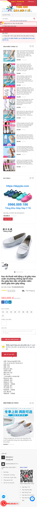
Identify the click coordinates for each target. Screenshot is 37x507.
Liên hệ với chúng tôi (9, 483)
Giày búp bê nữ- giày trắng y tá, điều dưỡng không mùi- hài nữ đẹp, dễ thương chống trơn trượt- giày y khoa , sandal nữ (25, 113)
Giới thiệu (6, 472)
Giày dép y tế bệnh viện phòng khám (13, 213)
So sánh (20, 4)
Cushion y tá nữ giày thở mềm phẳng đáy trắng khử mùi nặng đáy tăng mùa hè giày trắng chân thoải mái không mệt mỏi (25, 162)
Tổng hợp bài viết (8, 480)
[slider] (4, 290)
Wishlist (32, 1)
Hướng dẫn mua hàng (9, 475)
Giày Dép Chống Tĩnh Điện (27, 499)
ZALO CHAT (24, 467)
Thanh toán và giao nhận (10, 477)
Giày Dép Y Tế (26, 487)
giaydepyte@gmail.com (12, 463)
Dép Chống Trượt (26, 492)
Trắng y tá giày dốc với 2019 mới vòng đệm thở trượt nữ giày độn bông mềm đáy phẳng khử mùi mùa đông (17, 440)
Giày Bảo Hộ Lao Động (28, 495)
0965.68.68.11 (9, 457)
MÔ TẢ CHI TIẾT (9, 354)
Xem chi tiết (7, 219)
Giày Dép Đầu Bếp (27, 490)
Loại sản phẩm (6, 15)
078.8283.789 (9, 459)
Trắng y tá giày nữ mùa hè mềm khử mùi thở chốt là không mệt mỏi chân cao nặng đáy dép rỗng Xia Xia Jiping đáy (25, 125)
